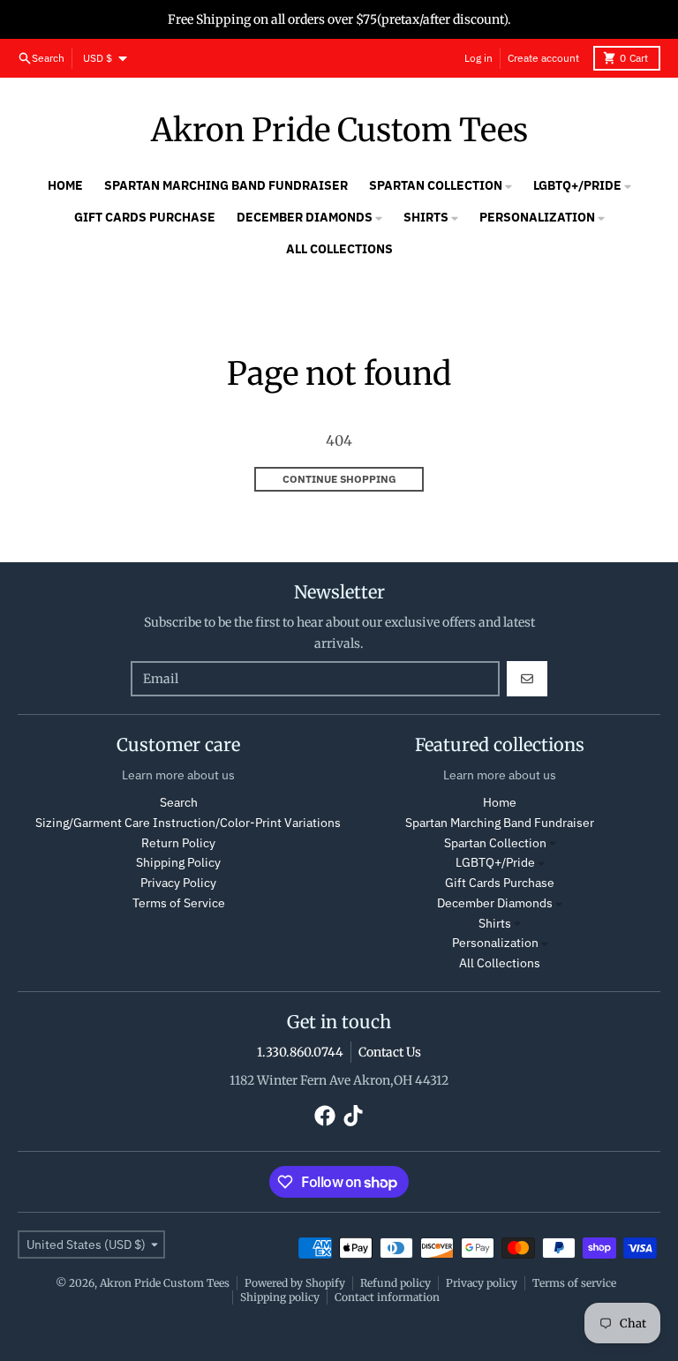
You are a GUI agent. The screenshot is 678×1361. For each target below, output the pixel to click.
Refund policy (395, 1283)
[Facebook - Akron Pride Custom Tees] (324, 1115)
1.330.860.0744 (300, 1052)
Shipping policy (280, 1297)
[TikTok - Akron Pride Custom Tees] (353, 1115)
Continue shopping (339, 478)
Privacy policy (481, 1283)
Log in (478, 57)
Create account (543, 57)
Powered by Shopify (295, 1283)
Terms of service (574, 1283)
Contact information (387, 1297)
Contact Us (389, 1052)
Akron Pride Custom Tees (339, 130)
